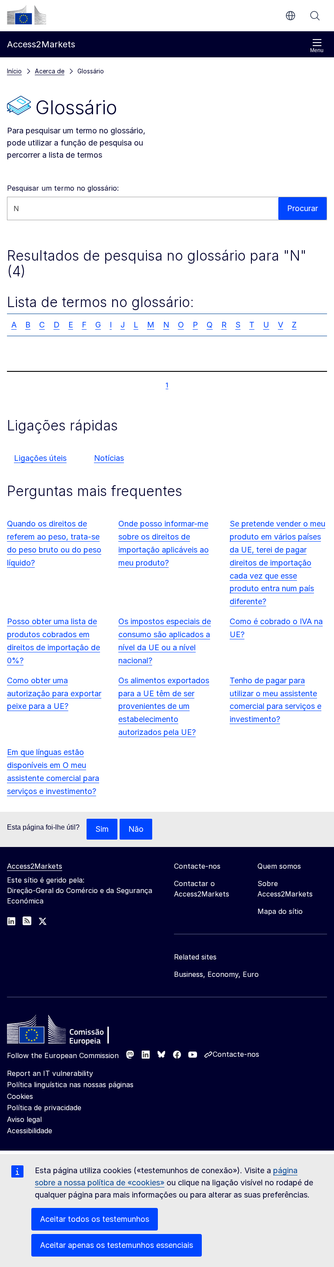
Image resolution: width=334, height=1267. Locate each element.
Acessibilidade (29, 1130)
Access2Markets (34, 866)
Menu (317, 50)
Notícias (109, 458)
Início (14, 71)
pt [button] (290, 15)
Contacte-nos (236, 1054)
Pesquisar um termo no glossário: (63, 188)
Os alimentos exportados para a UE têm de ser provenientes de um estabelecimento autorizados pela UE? (163, 706)
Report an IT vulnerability (50, 1073)
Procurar (315, 15)
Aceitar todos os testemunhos (94, 1219)
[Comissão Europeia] (26, 14)
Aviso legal (24, 1119)
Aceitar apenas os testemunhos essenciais (116, 1245)
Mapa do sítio (280, 911)
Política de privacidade (44, 1107)
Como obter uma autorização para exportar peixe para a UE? (54, 693)
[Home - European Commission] (70, 1032)
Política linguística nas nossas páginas (70, 1084)
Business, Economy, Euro (216, 974)
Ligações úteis (40, 458)
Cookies (20, 1096)
